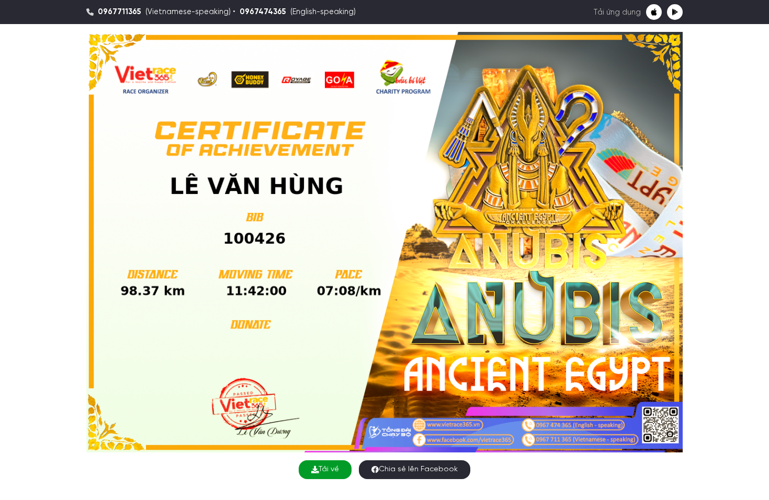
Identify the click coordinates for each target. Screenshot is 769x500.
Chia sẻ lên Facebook (418, 469)
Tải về (329, 469)
